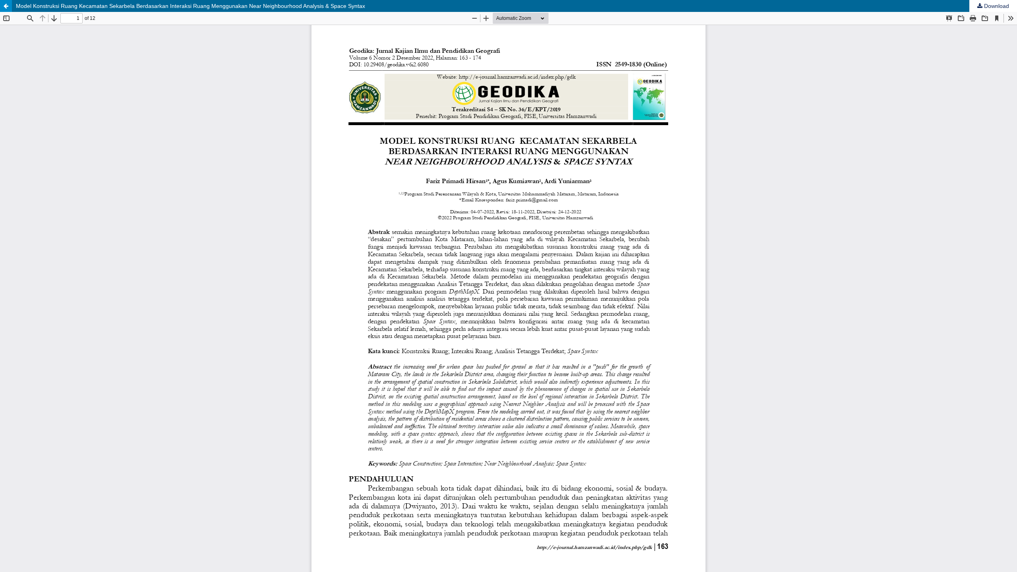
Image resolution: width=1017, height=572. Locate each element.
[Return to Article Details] (6, 6)
